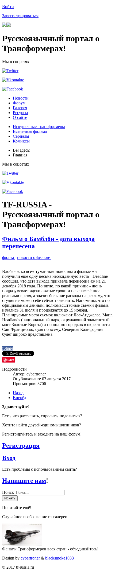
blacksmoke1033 (59, 558)
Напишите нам (24, 480)
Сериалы (21, 136)
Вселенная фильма (30, 131)
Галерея (20, 107)
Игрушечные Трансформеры (39, 126)
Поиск (8, 492)
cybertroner (30, 558)
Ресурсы (20, 112)
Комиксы (21, 141)
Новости (21, 98)
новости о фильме (34, 257)
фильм (8, 257)
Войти (8, 6)
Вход (9, 457)
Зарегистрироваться (20, 15)
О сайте (20, 117)
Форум (19, 103)
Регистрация (21, 445)
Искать (10, 498)
